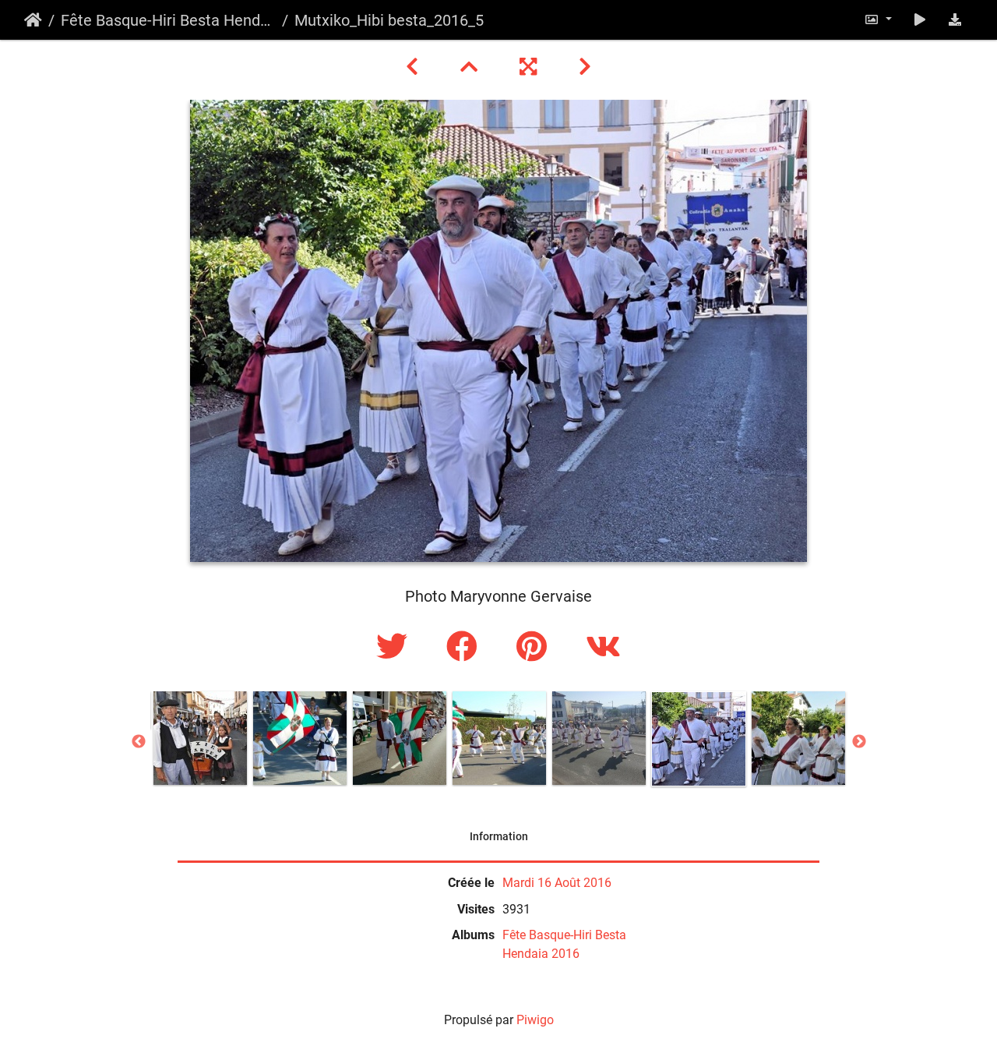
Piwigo (535, 1019)
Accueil (33, 20)
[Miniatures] (471, 67)
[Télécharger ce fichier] (955, 20)
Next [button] (859, 742)
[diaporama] (920, 20)
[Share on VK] (603, 647)
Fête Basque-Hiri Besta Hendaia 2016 (168, 20)
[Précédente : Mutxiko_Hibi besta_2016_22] (414, 67)
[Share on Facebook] (466, 647)
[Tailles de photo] (878, 20)
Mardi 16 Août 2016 (556, 882)
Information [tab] (499, 836)
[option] (200, 738)
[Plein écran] (530, 67)
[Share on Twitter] (396, 647)
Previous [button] (138, 742)
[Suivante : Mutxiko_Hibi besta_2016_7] (585, 67)
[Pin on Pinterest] (535, 647)
